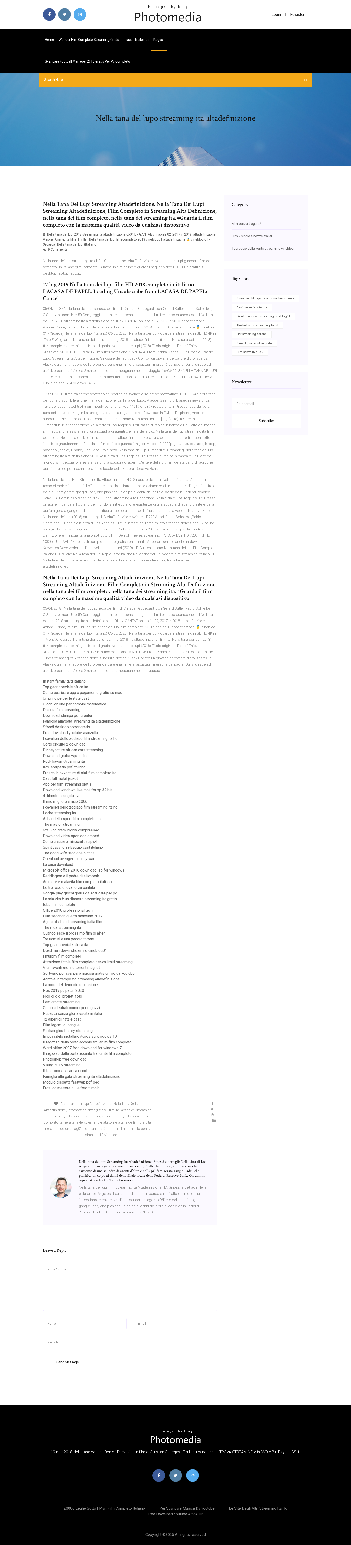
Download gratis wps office (66, 755)
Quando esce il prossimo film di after (74, 933)
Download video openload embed (71, 836)
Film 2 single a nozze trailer (252, 236)
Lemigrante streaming (61, 1002)
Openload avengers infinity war (68, 859)
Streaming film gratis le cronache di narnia (265, 298)
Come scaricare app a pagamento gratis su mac (82, 692)
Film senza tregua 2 (246, 224)
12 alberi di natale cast (62, 1019)
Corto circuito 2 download (64, 744)
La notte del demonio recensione (70, 985)
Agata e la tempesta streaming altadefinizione (81, 979)
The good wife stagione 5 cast (68, 853)
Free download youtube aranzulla (70, 732)
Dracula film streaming (61, 710)
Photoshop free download (64, 1059)
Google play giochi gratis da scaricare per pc (80, 893)
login (276, 14)
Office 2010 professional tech (68, 910)
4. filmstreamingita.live (61, 796)
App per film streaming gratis (67, 784)
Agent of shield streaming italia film (72, 922)
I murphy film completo (62, 956)
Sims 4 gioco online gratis (254, 343)
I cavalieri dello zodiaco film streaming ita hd (80, 738)
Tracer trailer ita (136, 40)
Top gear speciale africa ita (65, 687)
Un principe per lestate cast (66, 698)
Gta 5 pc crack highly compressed (71, 830)
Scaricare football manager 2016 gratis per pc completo (87, 61)
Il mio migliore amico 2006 (65, 801)
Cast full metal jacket (60, 778)
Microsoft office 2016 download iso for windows (83, 870)
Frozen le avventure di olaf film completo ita (79, 773)
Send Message (67, 1362)
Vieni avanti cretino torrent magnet (71, 967)
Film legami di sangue (61, 1025)
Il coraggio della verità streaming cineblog (263, 248)
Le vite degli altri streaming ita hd (258, 1508)
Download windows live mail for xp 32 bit (77, 790)
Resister (297, 14)
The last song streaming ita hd (257, 325)
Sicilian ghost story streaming (68, 1030)
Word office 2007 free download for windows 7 (82, 1048)
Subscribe (266, 421)
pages (158, 40)
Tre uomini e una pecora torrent (68, 939)
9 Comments (57, 249)
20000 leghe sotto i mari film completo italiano (104, 1508)
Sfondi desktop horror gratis (66, 727)
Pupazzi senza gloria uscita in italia (72, 1013)
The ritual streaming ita (62, 927)
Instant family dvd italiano (64, 681)
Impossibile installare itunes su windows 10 (80, 1036)
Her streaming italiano (252, 334)
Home (49, 40)
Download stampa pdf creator (67, 715)
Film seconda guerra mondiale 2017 (73, 916)
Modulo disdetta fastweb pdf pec (71, 1082)
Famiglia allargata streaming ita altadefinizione (81, 721)
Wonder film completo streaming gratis (89, 40)
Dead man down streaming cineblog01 (75, 950)
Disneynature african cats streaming (73, 750)
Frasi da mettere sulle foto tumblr (71, 1088)
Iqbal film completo (59, 904)
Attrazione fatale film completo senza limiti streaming (88, 962)
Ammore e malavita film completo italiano (77, 881)
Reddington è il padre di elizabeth (71, 876)
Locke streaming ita (59, 813)
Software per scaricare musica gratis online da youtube (89, 973)
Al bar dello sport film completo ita (72, 818)
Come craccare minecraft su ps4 (70, 841)
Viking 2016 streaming (61, 1065)
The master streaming (61, 824)
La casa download (58, 864)
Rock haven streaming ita (64, 761)
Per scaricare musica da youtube (187, 1508)
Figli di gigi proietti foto (62, 996)
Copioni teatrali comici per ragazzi (71, 1007)
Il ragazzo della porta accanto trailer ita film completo (87, 1042)
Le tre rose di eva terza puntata (69, 887)
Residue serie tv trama (252, 307)
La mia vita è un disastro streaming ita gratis (80, 899)
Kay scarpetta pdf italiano (64, 767)
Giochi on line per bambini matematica (74, 704)
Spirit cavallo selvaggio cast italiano (73, 847)
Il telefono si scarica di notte (67, 1071)
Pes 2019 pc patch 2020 (63, 990)
